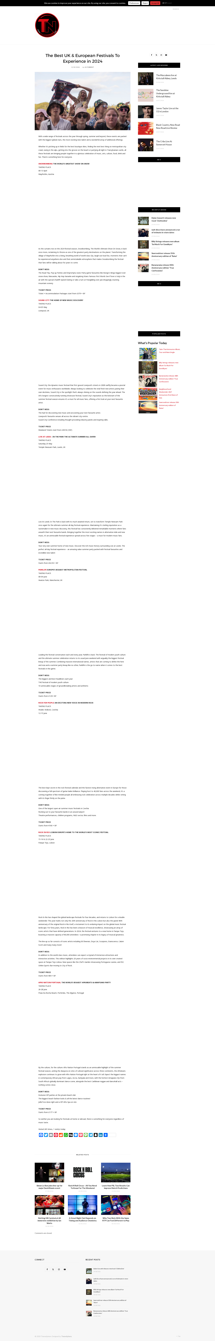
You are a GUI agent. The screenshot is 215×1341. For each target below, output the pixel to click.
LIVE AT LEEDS (44, 437)
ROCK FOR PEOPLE (46, 703)
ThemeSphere (66, 1336)
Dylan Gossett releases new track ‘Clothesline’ (108, 1269)
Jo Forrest (89, 67)
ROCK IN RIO (44, 832)
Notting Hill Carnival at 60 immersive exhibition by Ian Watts (49, 1220)
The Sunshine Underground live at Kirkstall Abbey (165, 93)
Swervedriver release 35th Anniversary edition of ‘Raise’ (169, 405)
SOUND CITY (43, 300)
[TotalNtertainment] (47, 25)
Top (179, 1336)
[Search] (170, 9)
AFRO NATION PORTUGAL (49, 982)
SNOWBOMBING (45, 164)
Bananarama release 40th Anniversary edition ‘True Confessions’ (163, 268)
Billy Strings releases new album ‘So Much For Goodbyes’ (168, 365)
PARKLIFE (42, 570)
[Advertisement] (135, 18)
